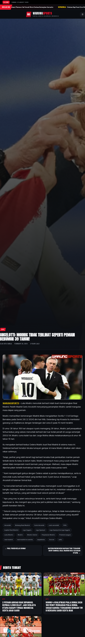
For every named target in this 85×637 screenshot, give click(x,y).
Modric (20, 535)
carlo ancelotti (54, 525)
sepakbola (41, 539)
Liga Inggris (27, 530)
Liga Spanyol (40, 530)
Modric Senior (32, 535)
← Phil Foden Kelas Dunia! (15, 548)
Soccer (51, 539)
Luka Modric (8, 535)
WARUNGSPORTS (11, 403)
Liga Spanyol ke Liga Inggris (60, 530)
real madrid (8, 539)
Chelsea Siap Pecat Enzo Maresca (52, 7)
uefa (60, 539)
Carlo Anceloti (39, 525)
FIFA (64, 525)
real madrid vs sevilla (25, 539)
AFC (2, 329)
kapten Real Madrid (11, 530)
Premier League (65, 535)
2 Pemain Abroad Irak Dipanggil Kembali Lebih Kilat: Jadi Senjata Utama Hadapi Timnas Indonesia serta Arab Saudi (19, 606)
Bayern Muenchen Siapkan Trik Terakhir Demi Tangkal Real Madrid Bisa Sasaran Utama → (64, 550)
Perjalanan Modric (48, 535)
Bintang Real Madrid (22, 525)
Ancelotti (7, 525)
